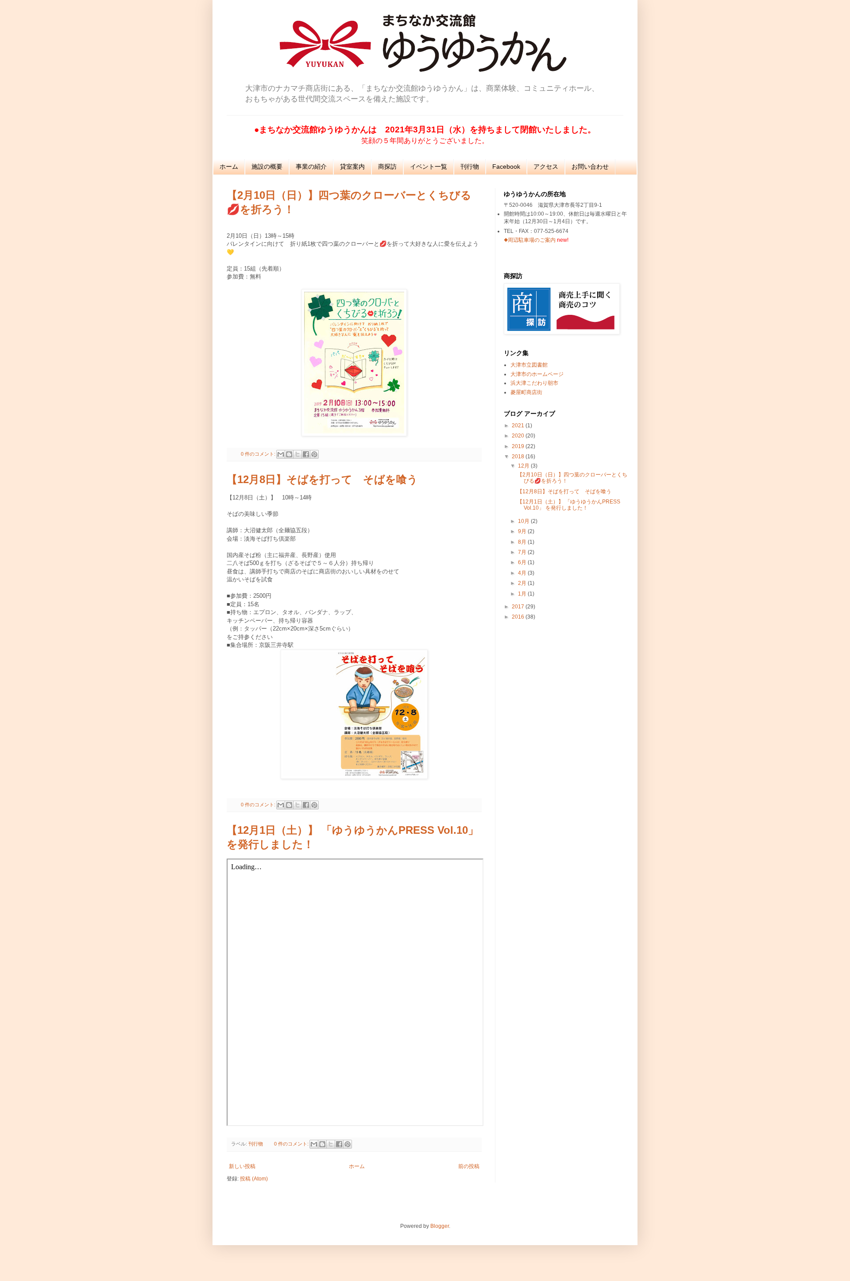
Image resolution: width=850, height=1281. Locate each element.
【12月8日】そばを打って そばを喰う (322, 479)
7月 (523, 552)
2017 (518, 607)
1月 (523, 594)
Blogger (439, 1226)
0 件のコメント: (259, 454)
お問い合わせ (590, 166)
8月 (523, 542)
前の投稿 (468, 1166)
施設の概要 (266, 166)
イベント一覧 (428, 166)
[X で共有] (297, 454)
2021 (518, 425)
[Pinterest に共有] (314, 454)
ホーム (229, 166)
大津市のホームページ (537, 374)
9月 (523, 531)
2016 (518, 617)
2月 (523, 583)
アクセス (545, 166)
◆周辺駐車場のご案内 (530, 240)
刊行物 (469, 166)
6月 (523, 562)
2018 (518, 456)
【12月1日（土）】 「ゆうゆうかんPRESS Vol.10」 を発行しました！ (568, 505)
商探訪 (387, 166)
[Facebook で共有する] (305, 454)
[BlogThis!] (289, 454)
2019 (518, 446)
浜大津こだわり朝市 (534, 383)
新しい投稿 (242, 1166)
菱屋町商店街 (526, 392)
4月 (523, 573)
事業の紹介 (311, 166)
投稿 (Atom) (254, 1179)
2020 (518, 436)
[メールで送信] (280, 454)
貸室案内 (352, 166)
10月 (524, 521)
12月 (524, 466)
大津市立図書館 (529, 365)
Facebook (506, 166)
